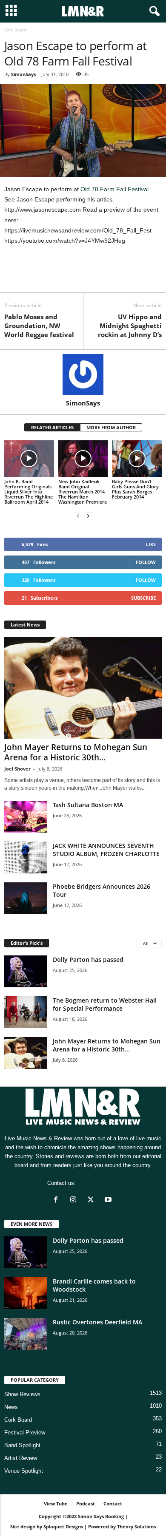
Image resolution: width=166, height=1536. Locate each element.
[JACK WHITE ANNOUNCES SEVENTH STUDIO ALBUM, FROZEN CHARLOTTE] (25, 857)
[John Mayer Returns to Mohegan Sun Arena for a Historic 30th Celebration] (83, 688)
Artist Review (20, 1458)
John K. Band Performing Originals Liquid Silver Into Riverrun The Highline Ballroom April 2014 (28, 491)
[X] (32, 279)
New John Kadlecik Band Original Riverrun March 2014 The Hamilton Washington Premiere (82, 491)
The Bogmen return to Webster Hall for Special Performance (105, 1004)
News (11, 1407)
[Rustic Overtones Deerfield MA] (25, 1334)
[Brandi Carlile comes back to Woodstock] (25, 1293)
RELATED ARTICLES (52, 427)
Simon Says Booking (101, 1516)
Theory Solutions (136, 1526)
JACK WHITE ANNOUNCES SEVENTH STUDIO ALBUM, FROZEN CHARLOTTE (106, 850)
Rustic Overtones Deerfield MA (97, 1322)
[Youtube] (109, 1200)
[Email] (71, 279)
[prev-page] (78, 516)
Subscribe (143, 598)
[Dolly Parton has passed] (25, 971)
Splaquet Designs (63, 1526)
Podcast (85, 1503)
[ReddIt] (51, 279)
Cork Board (18, 1420)
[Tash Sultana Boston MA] (25, 817)
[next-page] (88, 516)
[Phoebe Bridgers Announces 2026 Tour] (25, 898)
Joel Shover (17, 768)
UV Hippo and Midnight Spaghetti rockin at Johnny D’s (130, 325)
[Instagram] (75, 1200)
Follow (146, 562)
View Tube (56, 1503)
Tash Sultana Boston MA (88, 805)
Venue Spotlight (23, 1471)
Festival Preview (24, 1432)
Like (151, 544)
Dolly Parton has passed (88, 959)
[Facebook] (12, 279)
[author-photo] (83, 374)
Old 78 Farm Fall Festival (114, 189)
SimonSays (23, 74)
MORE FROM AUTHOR (111, 427)
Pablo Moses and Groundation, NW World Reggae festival (39, 325)
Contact (112, 1503)
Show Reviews (22, 1394)
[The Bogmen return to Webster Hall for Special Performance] (25, 1012)
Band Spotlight (22, 1445)
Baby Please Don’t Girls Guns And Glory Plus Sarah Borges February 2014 (135, 489)
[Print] (91, 279)
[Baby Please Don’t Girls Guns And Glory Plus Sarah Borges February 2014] (137, 458)
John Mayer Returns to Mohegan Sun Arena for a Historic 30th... (75, 752)
